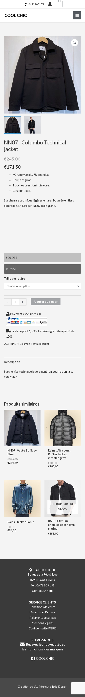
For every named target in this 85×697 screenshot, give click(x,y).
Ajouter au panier (46, 301)
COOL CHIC (44, 658)
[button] (74, 42)
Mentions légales (43, 623)
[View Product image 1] (12, 124)
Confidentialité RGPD (43, 628)
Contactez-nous (42, 590)
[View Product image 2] (32, 124)
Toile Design (59, 686)
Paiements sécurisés (42, 617)
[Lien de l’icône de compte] (50, 4)
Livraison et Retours (42, 612)
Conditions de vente (42, 607)
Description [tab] (12, 362)
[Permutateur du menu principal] (77, 15)
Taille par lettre (14, 278)
